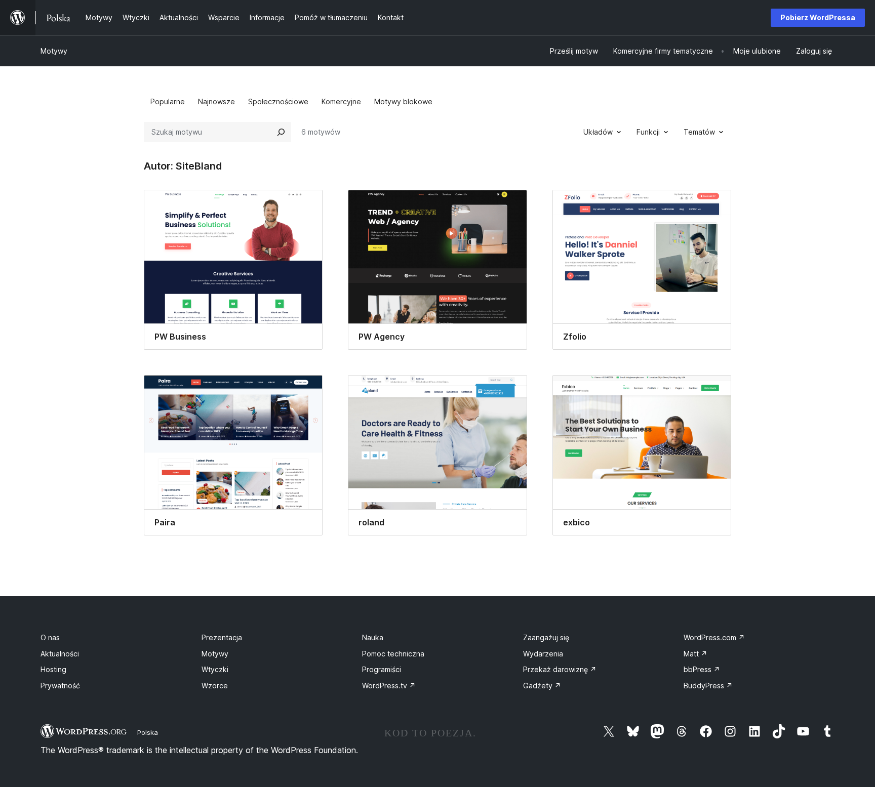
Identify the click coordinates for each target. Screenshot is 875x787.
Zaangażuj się (546, 637)
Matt (695, 653)
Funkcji (648, 132)
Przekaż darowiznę (559, 669)
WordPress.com (714, 637)
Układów (598, 132)
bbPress (702, 669)
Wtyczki (215, 669)
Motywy (54, 51)
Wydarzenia (543, 653)
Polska (147, 732)
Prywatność (60, 685)
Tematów (699, 132)
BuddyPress (708, 685)
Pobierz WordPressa (817, 17)
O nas (50, 637)
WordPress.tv (389, 685)
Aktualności (60, 653)
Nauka (372, 637)
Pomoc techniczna (393, 653)
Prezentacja (222, 637)
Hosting (53, 669)
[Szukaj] (281, 132)
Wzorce (215, 685)
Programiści (381, 669)
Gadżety (542, 685)
